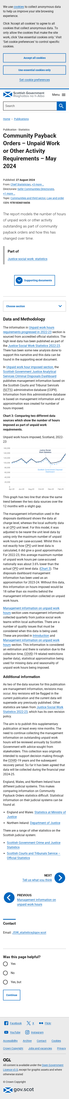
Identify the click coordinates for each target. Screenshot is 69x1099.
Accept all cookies (35, 57)
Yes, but (16, 982)
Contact (41, 1040)
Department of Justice (45, 823)
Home (6, 118)
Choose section (15, 306)
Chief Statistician (21, 184)
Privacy (61, 1048)
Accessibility (10, 1040)
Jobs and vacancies (40, 1048)
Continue (11, 995)
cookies (19, 7)
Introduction (41, 635)
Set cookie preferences (34, 80)
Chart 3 (45, 568)
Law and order (55, 198)
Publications (21, 118)
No (13, 973)
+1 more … (9, 193)
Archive (27, 1040)
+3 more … (38, 184)
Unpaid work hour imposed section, (30, 367)
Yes (13, 964)
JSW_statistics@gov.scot (29, 932)
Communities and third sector (28, 198)
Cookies (56, 1040)
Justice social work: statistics (27, 259)
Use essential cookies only (34, 70)
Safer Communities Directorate (35, 189)
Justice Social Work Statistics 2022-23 (34, 346)
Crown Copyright (13, 1048)
